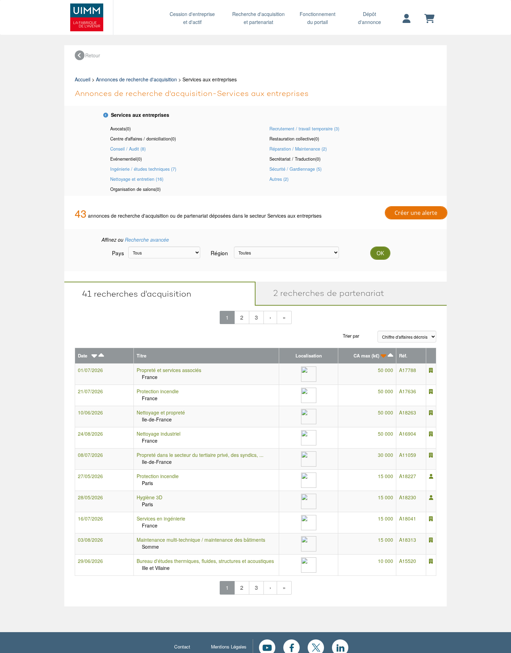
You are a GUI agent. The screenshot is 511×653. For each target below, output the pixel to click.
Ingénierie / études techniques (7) (143, 169)
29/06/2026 (90, 560)
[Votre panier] (429, 18)
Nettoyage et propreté (161, 412)
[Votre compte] (407, 18)
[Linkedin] (340, 646)
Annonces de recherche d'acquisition (136, 79)
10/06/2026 (90, 412)
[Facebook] (291, 646)
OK (380, 253)
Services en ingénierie (161, 518)
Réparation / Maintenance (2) (298, 149)
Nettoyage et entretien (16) (136, 179)
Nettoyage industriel (158, 433)
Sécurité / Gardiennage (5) (295, 169)
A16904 (407, 433)
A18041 (407, 518)
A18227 (407, 476)
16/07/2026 (90, 518)
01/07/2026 (90, 369)
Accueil (82, 79)
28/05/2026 (90, 497)
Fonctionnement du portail (317, 17)
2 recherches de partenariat (325, 293)
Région (219, 253)
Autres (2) (279, 179)
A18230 (407, 497)
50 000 (385, 369)
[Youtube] (267, 646)
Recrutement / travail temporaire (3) (304, 129)
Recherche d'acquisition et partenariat (258, 17)
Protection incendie (158, 391)
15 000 (385, 476)
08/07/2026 (90, 454)
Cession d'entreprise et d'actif (192, 17)
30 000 (385, 454)
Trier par (351, 335)
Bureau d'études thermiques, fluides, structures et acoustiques (205, 560)
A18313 (407, 539)
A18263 (407, 412)
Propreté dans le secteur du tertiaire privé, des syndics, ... (200, 454)
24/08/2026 (90, 433)
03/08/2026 (90, 539)
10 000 (385, 560)
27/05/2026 (90, 476)
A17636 (407, 391)
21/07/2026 (90, 391)
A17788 (407, 369)
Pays (117, 253)
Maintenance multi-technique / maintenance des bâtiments (201, 539)
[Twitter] (315, 646)
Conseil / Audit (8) (128, 149)
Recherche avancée (147, 239)
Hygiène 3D (149, 497)
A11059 (407, 454)
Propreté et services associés (169, 369)
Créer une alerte (416, 213)
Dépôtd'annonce (369, 17)
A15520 (407, 560)
